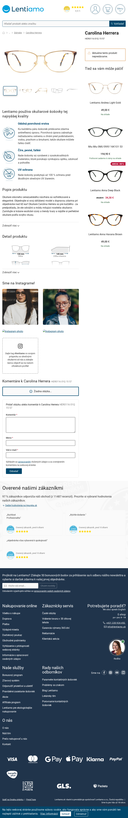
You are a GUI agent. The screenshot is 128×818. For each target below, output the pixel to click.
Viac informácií (49, 813)
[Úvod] (3, 33)
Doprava (6, 618)
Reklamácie (48, 633)
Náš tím (6, 733)
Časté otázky (49, 613)
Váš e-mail (12, 449)
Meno (9, 437)
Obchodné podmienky (14, 640)
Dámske (18, 32)
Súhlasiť (65, 813)
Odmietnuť (81, 813)
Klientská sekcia (50, 638)
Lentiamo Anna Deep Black (105, 190)
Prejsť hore (31, 799)
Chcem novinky (48, 585)
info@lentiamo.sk (116, 626)
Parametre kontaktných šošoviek (59, 679)
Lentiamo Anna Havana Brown (105, 234)
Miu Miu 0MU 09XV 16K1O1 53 (105, 146)
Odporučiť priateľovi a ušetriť (17, 686)
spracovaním (24, 461)
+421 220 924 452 (116, 622)
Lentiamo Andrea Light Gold (105, 102)
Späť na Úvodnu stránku (12, 799)
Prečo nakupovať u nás (14, 738)
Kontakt (6, 744)
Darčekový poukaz (12, 635)
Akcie (5, 697)
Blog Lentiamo (50, 690)
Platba (5, 624)
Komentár (11, 414)
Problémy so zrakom (53, 685)
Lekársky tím (49, 695)
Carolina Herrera (34, 32)
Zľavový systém (10, 680)
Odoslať (14, 471)
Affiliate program (11, 702)
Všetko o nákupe (11, 613)
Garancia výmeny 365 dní (55, 628)
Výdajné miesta (10, 629)
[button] (10, 90)
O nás (5, 727)
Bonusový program (12, 675)
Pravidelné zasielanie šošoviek (18, 691)
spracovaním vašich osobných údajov (52, 591)
